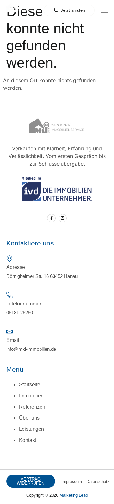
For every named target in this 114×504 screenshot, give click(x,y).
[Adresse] (9, 258)
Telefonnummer (23, 303)
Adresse (15, 267)
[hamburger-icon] (104, 11)
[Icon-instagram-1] (63, 218)
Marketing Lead (74, 495)
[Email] (9, 331)
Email (12, 340)
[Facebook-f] (51, 218)
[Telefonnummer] (9, 295)
